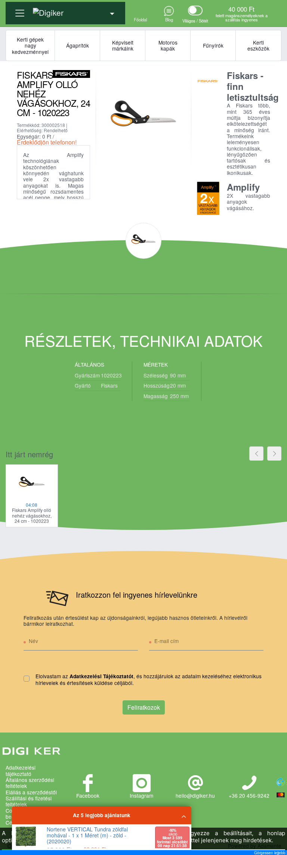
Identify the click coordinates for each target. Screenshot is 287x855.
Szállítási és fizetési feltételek (29, 801)
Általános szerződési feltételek (30, 783)
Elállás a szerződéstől (31, 792)
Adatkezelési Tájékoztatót (101, 676)
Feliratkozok (143, 707)
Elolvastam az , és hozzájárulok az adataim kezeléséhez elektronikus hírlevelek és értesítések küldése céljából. (149, 679)
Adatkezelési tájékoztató (21, 770)
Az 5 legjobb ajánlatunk (101, 815)
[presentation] (256, 453)
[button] (65, 10)
